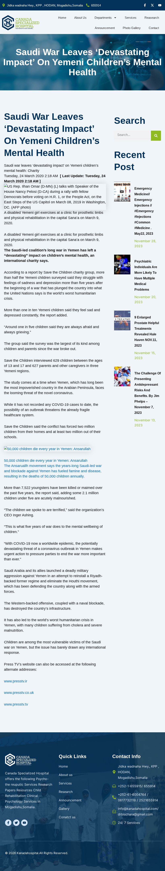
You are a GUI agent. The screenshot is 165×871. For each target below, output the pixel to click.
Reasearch (151, 17)
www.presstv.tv (16, 704)
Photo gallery (132, 28)
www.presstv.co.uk (19, 693)
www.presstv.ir (15, 681)
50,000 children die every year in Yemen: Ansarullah (45, 461)
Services (130, 17)
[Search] (156, 136)
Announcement (105, 28)
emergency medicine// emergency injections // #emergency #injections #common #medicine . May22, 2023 (144, 211)
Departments (103, 17)
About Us (80, 17)
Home (62, 17)
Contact (154, 28)
